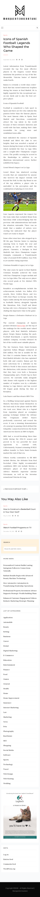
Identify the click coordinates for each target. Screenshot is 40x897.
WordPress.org (9, 869)
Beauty (6, 627)
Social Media (8, 750)
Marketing (7, 717)
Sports (5, 35)
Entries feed (8, 859)
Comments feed (9, 864)
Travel (5, 769)
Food (5, 674)
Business (6, 636)
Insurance (7, 703)
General (6, 684)
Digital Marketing (10, 651)
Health (6, 689)
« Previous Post (10, 489)
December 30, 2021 (8, 531)
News (5, 722)
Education (7, 660)
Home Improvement (11, 698)
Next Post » (22, 489)
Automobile (7, 622)
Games (6, 679)
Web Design (8, 774)
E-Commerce (8, 655)
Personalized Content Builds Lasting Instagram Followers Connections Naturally (17, 568)
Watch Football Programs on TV (17, 528)
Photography (8, 731)
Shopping (7, 745)
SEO (5, 741)
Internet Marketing (11, 707)
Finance (6, 670)
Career (6, 641)
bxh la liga (21, 326)
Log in (5, 855)
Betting (6, 632)
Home (5, 693)
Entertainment (9, 665)
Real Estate (7, 736)
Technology (8, 764)
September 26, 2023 (9, 60)
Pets (5, 726)
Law (5, 712)
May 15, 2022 (7, 516)
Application (8, 617)
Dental (6, 646)
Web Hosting (8, 779)
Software (7, 755)
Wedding (7, 783)
